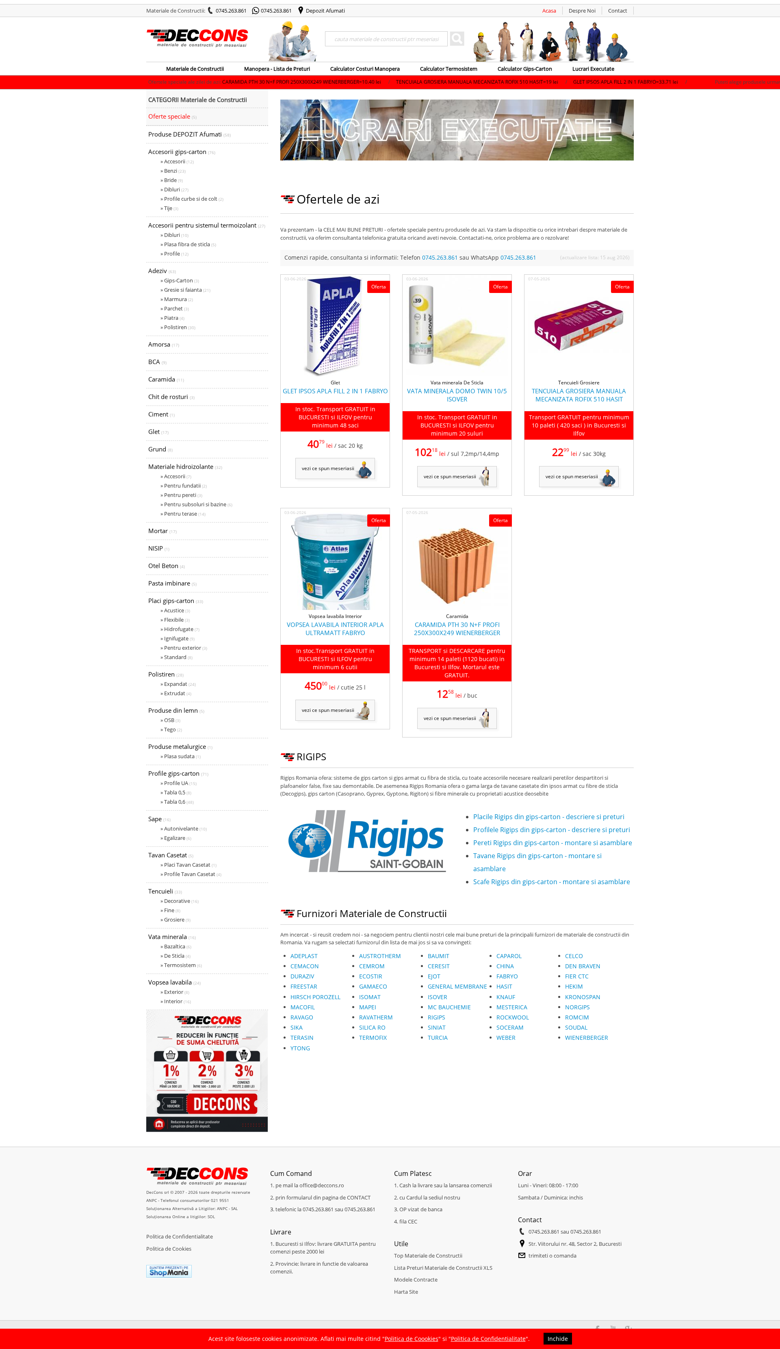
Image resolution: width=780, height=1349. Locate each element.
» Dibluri (174, 189)
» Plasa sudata (180, 756)
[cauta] (457, 38)
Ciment (161, 414)
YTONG (300, 1048)
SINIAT (437, 1027)
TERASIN (302, 1037)
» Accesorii (177, 161)
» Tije (169, 208)
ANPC (151, 1200)
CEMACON (304, 966)
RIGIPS (436, 1017)
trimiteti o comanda (552, 1255)
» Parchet (174, 308)
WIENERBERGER (586, 1037)
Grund (160, 449)
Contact (617, 10)
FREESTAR (303, 986)
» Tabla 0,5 (175, 792)
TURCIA (438, 1037)
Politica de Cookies (168, 1248)
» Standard (176, 657)
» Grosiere (175, 919)
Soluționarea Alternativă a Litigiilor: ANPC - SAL (192, 1208)
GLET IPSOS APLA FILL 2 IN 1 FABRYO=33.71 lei (563, 81)
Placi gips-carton (175, 600)
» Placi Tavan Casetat (188, 864)
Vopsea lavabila (174, 982)
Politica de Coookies (411, 1338)
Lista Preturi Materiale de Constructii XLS (443, 1267)
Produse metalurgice (180, 746)
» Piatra (172, 317)
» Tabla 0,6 (177, 801)
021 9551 (220, 1200)
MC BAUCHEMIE (449, 1007)
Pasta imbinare (172, 583)
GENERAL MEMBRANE (457, 986)
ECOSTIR (370, 976)
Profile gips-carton (178, 773)
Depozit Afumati (325, 10)
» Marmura (176, 299)
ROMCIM (577, 1017)
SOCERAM (510, 1027)
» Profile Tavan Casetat (190, 874)
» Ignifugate (177, 638)
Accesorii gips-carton (181, 151)
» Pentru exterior (183, 647)
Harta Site (406, 1291)
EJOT (434, 976)
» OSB (170, 720)
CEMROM (372, 966)
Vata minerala (172, 937)
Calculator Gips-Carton (525, 68)
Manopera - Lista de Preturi (277, 68)
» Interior (175, 1001)
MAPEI (367, 1007)
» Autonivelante (183, 828)
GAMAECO (373, 986)
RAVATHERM (376, 1017)
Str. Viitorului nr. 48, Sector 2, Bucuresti (575, 1243)
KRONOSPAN (582, 997)
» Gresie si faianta (185, 289)
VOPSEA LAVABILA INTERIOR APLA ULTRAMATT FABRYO (335, 628)
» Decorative (179, 900)
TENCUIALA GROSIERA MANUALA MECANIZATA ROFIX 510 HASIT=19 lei (414, 81)
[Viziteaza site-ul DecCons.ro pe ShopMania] (169, 1276)
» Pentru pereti (181, 495)
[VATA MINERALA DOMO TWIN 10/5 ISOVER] (457, 374)
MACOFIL (302, 1007)
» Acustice (175, 610)
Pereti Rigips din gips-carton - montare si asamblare (552, 842)
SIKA (296, 1027)
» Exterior (174, 991)
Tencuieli (165, 891)
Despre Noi (582, 10)
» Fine (170, 910)
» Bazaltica (175, 946)
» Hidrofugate (179, 629)
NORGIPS (577, 1007)
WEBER (506, 1037)
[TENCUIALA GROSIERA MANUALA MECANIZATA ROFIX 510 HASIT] (579, 374)
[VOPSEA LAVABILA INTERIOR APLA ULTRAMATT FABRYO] (335, 608)
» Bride (171, 180)
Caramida (166, 379)
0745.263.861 (231, 10)
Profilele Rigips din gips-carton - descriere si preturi (551, 829)
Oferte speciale (172, 116)
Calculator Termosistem (448, 68)
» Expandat (178, 684)
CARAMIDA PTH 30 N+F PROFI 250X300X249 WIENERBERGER (457, 628)
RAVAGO (301, 1017)
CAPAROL (509, 956)
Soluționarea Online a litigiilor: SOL (180, 1216)
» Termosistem (181, 965)
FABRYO (507, 976)
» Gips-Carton (179, 280)
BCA (157, 362)
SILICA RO (372, 1027)
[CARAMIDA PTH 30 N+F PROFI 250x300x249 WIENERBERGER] (457, 608)
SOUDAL (576, 1027)
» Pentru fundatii (183, 485)
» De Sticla (175, 955)
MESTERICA (511, 1007)
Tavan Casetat (170, 855)
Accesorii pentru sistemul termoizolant (206, 225)
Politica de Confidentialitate (179, 1236)
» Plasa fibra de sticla (188, 244)
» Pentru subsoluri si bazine (196, 504)
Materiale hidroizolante (185, 466)
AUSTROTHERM (380, 956)
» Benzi (173, 170)
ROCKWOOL (512, 1017)
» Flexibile (175, 619)
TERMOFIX (373, 1037)
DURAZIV (302, 976)
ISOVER (437, 997)
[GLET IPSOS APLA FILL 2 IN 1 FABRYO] (335, 374)
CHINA (505, 966)
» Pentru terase (183, 513)
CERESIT (439, 966)
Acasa (549, 10)
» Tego (171, 729)
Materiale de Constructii (195, 68)
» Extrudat (175, 693)
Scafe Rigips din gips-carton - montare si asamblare (551, 881)
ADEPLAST (304, 956)
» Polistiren (177, 327)
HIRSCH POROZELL (315, 997)
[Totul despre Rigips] (365, 878)
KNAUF (505, 997)
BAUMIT (438, 956)
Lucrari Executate (593, 68)
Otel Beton (166, 566)
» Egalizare (175, 837)
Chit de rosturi (171, 397)
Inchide (558, 1338)
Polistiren (166, 674)
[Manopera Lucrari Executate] (457, 159)
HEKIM (574, 986)
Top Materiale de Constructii (428, 1255)
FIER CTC (577, 976)
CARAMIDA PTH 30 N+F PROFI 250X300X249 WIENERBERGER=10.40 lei (239, 81)
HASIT (504, 986)
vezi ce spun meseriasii (328, 468)
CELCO (574, 956)
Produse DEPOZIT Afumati (189, 134)
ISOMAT (370, 997)
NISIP (158, 548)
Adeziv (162, 271)
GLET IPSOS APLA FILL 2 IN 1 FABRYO (335, 391)
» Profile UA (178, 783)
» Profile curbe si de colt (191, 198)
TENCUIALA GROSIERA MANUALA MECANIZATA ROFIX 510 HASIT (579, 395)
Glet (158, 431)
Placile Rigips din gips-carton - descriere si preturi (548, 816)
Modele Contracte (416, 1279)
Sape (159, 819)
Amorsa (163, 344)
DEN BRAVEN (582, 966)
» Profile (174, 253)
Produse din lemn (176, 710)
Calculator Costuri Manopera (365, 68)
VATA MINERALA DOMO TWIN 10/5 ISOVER (457, 395)
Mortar (162, 531)
